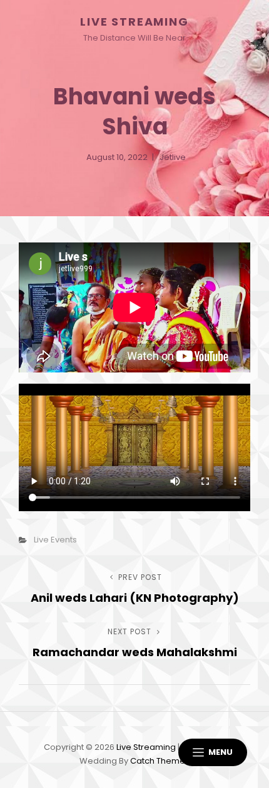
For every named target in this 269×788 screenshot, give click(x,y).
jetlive (173, 157)
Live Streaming (134, 21)
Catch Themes (160, 761)
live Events (55, 540)
